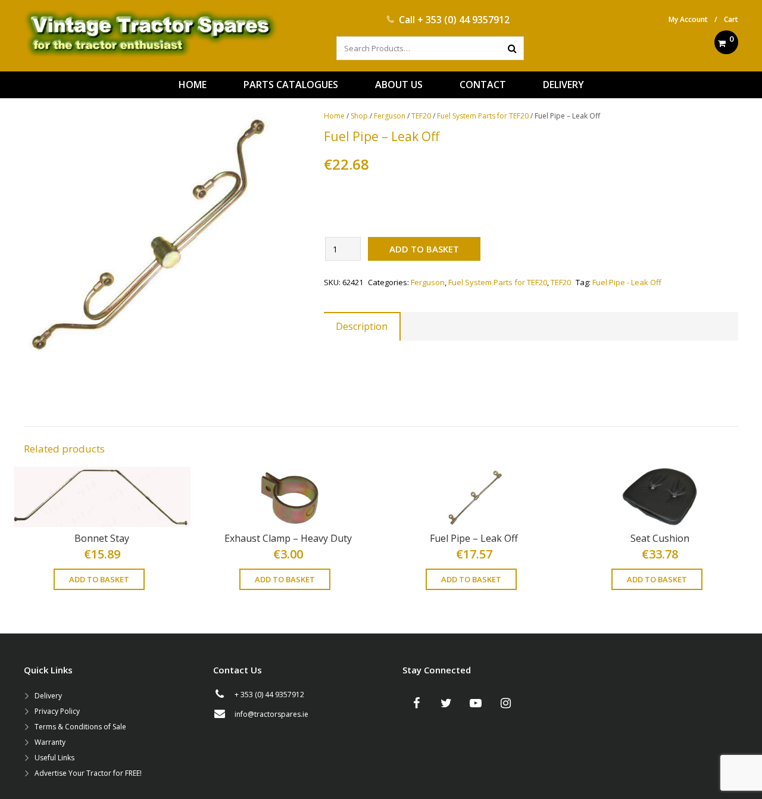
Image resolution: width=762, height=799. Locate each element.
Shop (359, 116)
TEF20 (421, 116)
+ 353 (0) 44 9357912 (463, 19)
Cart (731, 19)
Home (334, 116)
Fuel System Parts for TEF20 (483, 116)
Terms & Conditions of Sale (80, 727)
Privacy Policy (57, 711)
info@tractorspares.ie (271, 714)
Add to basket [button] (99, 579)
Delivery (48, 696)
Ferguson (389, 116)
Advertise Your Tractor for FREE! (88, 773)
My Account (688, 19)
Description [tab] (362, 326)
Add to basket (424, 249)
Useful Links (54, 758)
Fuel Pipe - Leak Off (626, 282)
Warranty (50, 742)
